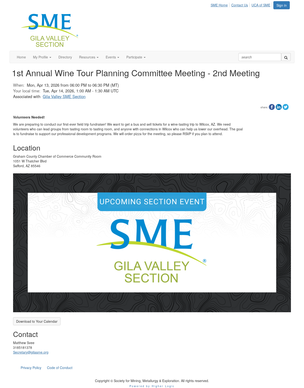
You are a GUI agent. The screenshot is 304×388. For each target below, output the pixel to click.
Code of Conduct (59, 367)
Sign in (281, 5)
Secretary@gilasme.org (30, 352)
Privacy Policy (31, 367)
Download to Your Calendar (36, 321)
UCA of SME (261, 5)
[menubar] (241, 4)
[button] (42, 57)
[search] (286, 57)
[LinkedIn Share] (279, 106)
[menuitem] (220, 4)
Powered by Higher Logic (152, 386)
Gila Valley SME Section (64, 96)
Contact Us (239, 5)
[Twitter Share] (286, 106)
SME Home (219, 5)
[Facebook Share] (272, 106)
